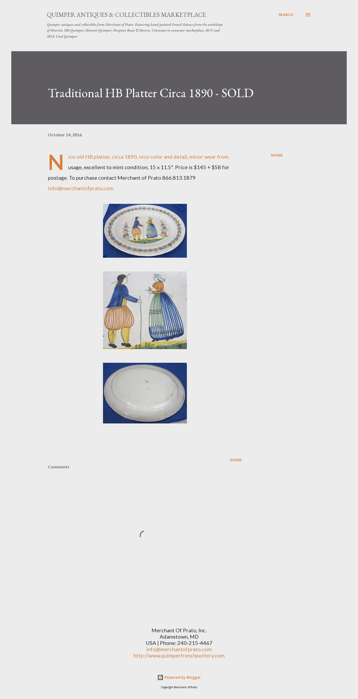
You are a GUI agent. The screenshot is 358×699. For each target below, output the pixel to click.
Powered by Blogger (182, 677)
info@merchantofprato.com (80, 188)
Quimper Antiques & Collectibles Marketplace (126, 15)
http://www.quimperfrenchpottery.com (179, 655)
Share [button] (277, 155)
